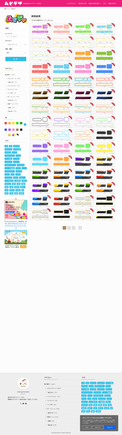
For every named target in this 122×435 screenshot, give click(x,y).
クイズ (14, 152)
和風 (18, 184)
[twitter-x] (21, 404)
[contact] (26, 404)
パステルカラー (9, 171)
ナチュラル (21, 165)
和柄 (14, 184)
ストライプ (8, 162)
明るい (23, 187)
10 (80, 228)
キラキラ (7, 152)
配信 (6, 193)
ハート (24, 168)
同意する (110, 427)
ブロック (18, 171)
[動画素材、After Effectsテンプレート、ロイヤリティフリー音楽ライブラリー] (16, 228)
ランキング (12, 89)
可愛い (24, 181)
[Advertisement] (16, 284)
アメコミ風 (17, 149)
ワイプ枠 (12, 93)
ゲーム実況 (8, 159)
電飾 (16, 193)
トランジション (14, 86)
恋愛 (11, 187)
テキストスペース (10, 165)
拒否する (97, 427)
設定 (87, 427)
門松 (11, 193)
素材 (11, 75)
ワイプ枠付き (9, 181)
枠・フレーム (13, 97)
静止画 (12, 111)
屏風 (6, 187)
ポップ (7, 174)
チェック (16, 162)
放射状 (17, 187)
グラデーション (9, 156)
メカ (12, 174)
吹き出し (7, 184)
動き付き (12, 82)
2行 (11, 146)
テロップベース (14, 78)
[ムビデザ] (13, 3)
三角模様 (17, 181)
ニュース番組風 (9, 168)
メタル (18, 174)
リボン (16, 178)
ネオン (18, 168)
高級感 (21, 193)
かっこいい (8, 149)
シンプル (16, 159)
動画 (11, 107)
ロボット (22, 178)
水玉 (6, 190)
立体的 (18, 190)
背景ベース (13, 104)
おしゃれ (16, 146)
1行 (6, 146)
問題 (23, 184)
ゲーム (18, 156)
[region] (99, 423)
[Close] (116, 417)
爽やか (12, 190)
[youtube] (23, 404)
